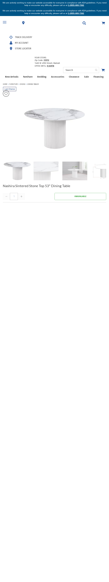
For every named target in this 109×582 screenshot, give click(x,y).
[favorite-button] (6, 93)
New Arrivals (11, 76)
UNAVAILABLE (80, 196)
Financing (99, 76)
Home (5, 84)
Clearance (74, 76)
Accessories (57, 76)
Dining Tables (33, 84)
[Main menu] (5, 23)
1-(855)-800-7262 (76, 5)
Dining (22, 84)
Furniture (28, 76)
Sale (86, 76)
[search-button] (96, 70)
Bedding (41, 76)
